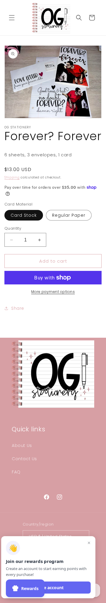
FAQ (16, 472)
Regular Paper (68, 215)
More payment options (53, 291)
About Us (22, 445)
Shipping (12, 177)
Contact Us (24, 459)
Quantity (12, 228)
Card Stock (24, 215)
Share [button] (17, 308)
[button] (11, 17)
